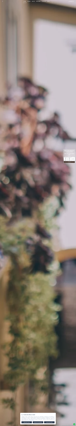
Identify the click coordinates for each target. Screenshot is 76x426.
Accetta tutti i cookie (49, 422)
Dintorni (38, 1)
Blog (48, 1)
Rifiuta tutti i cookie (27, 422)
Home (25, 1)
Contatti (44, 1)
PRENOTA (72, 1)
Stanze (29, 1)
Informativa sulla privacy (30, 420)
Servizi (33, 1)
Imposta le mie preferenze (38, 422)
